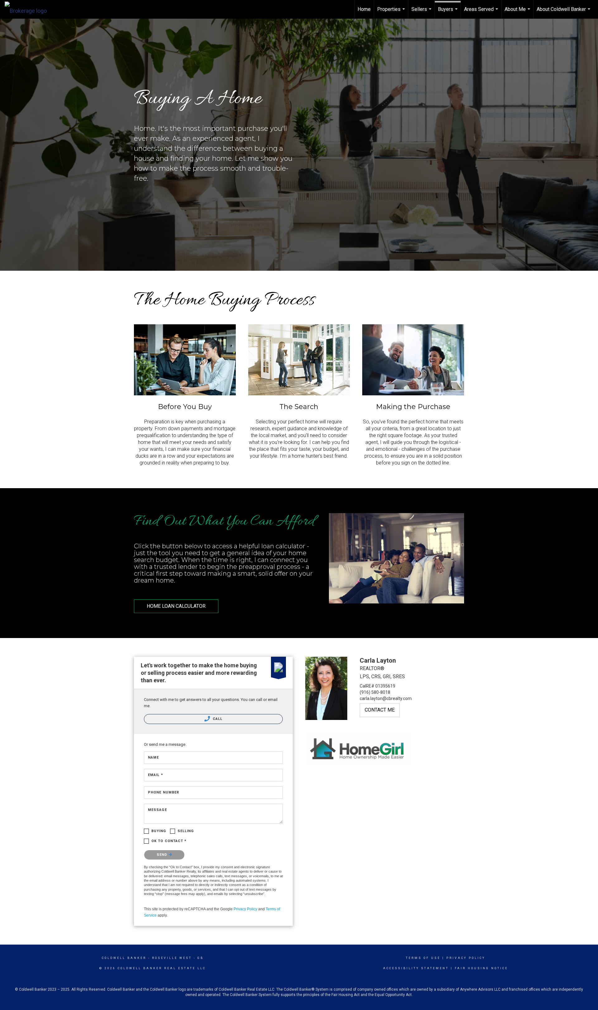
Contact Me (380, 710)
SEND (163, 855)
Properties (391, 12)
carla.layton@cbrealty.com (386, 698)
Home (364, 9)
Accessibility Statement (416, 968)
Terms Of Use (423, 958)
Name (153, 757)
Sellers (422, 12)
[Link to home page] (29, 9)
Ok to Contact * (169, 841)
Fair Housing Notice (481, 968)
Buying (158, 831)
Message (157, 810)
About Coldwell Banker (564, 12)
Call (217, 719)
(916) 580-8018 (375, 692)
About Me (518, 12)
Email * (155, 775)
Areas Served (482, 12)
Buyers (448, 12)
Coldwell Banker (124, 958)
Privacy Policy (245, 909)
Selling (186, 831)
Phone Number (163, 792)
